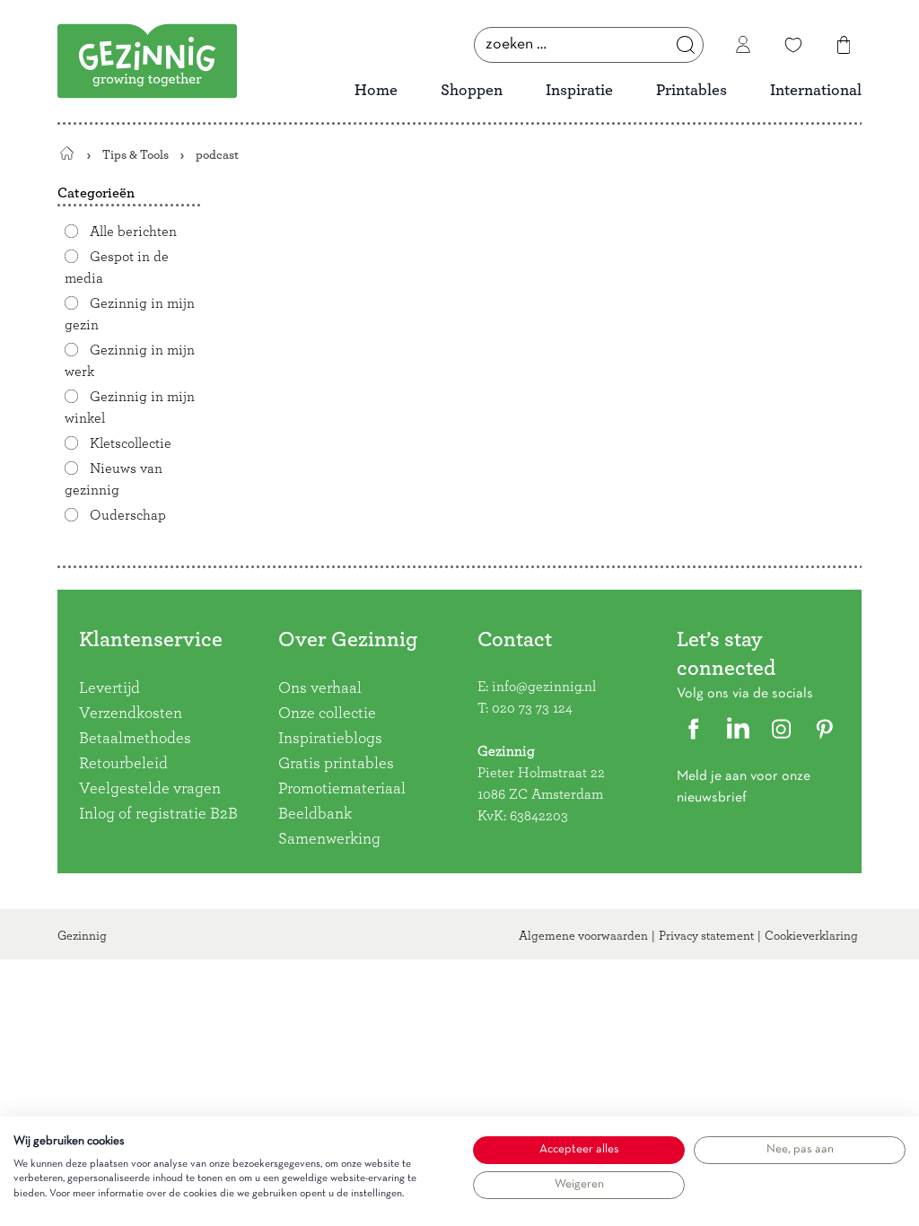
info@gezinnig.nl (544, 686)
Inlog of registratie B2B (158, 814)
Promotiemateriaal (342, 789)
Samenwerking (329, 839)
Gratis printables (336, 764)
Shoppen (472, 91)
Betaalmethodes (135, 739)
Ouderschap (128, 515)
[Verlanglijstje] (793, 45)
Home (376, 91)
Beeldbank (315, 814)
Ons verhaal (320, 688)
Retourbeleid (123, 764)
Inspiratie (579, 91)
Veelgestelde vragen (150, 789)
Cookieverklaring (811, 936)
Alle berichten (133, 231)
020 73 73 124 (532, 708)
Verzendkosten (130, 713)
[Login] (743, 45)
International (816, 91)
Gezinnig (82, 936)
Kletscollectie (130, 443)
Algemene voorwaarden (583, 936)
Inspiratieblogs (330, 739)
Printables (691, 91)
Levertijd (109, 688)
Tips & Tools (135, 155)
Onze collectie (327, 713)
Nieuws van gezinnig (113, 479)
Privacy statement (706, 936)
